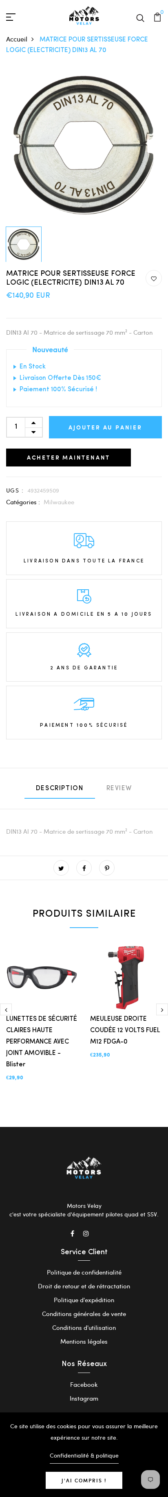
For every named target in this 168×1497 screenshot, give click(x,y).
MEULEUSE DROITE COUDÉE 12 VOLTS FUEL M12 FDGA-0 (125, 1030)
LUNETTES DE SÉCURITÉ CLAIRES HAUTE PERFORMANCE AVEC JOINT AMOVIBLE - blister (41, 1042)
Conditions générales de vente (84, 1314)
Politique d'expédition (84, 1300)
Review (119, 788)
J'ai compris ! (84, 1480)
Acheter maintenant (68, 457)
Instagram (84, 1398)
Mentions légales (84, 1341)
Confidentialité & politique (84, 1455)
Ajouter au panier (105, 427)
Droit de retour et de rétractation (84, 1286)
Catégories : (23, 502)
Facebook (84, 1384)
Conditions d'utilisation (84, 1327)
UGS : (15, 490)
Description (60, 788)
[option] (84, 145)
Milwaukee (59, 502)
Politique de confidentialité (84, 1272)
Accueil (16, 39)
